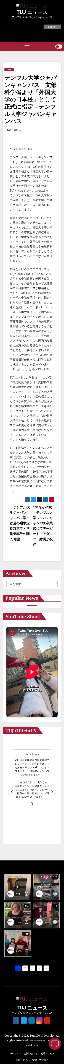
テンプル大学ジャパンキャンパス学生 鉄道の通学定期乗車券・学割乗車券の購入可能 (21, 523)
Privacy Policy (37, 1040)
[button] (52, 46)
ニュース (9, 70)
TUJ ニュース (32, 12)
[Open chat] (55, 1044)
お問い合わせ (31, 1053)
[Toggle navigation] (27, 47)
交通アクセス (48, 1053)
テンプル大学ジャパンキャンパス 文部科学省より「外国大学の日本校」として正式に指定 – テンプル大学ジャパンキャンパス (30, 99)
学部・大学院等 (40, 1060)
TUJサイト (15, 1053)
